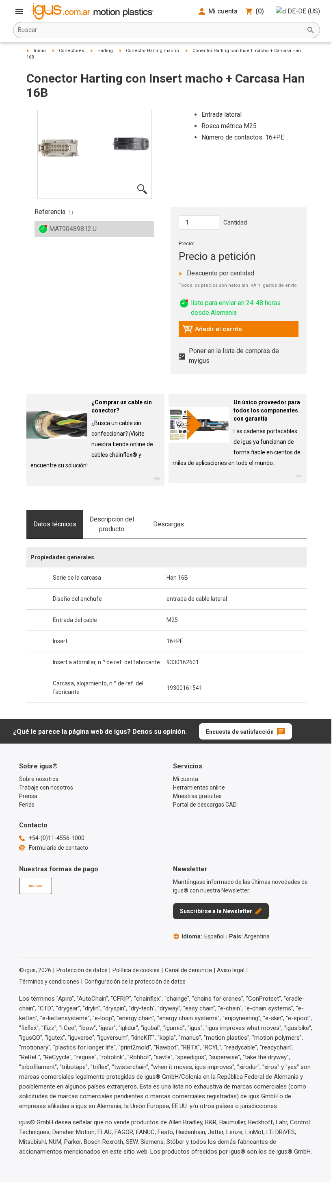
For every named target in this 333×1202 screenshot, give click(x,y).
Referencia (50, 212)
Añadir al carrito (212, 331)
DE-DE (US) (304, 11)
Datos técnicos (54, 524)
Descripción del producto (111, 524)
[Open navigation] (19, 11)
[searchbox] (160, 30)
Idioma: (203, 936)
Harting (105, 50)
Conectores (71, 50)
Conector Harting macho (152, 50)
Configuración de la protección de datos (135, 981)
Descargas (168, 524)
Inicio (40, 50)
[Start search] (311, 30)
